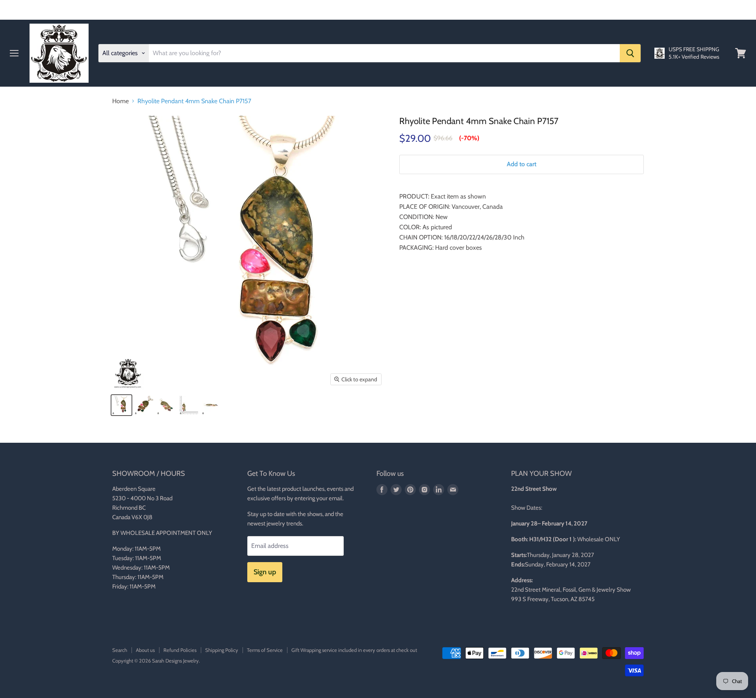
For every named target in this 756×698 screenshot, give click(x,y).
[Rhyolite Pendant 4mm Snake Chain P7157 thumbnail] (121, 405)
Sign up (265, 572)
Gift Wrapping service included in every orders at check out (354, 650)
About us (145, 650)
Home (120, 101)
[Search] (630, 53)
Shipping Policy (221, 650)
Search (119, 650)
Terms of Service (265, 650)
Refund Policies (179, 650)
